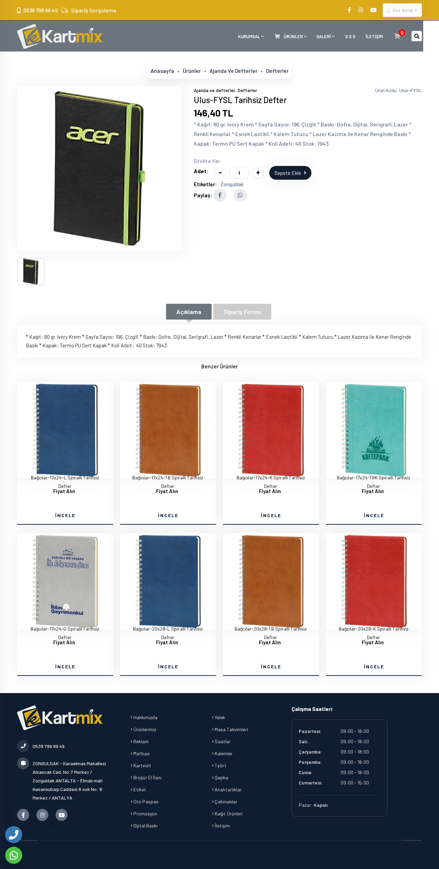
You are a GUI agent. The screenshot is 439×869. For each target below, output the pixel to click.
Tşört (220, 765)
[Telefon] (13, 834)
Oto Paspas (145, 801)
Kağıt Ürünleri (228, 813)
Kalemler (223, 753)
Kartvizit (141, 765)
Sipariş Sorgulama (93, 10)
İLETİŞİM (374, 36)
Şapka (221, 777)
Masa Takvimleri (231, 729)
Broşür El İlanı (147, 777)
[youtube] (374, 9)
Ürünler (192, 70)
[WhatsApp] (13, 855)
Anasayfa (162, 70)
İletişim (222, 825)
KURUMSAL (249, 36)
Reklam (140, 741)
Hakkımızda (144, 717)
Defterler (277, 70)
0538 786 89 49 (40, 10)
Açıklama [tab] (188, 311)
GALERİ (324, 36)
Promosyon (144, 813)
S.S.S (350, 36)
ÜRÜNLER (293, 36)
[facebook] (350, 9)
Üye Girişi (402, 10)
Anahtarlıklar (228, 789)
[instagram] (361, 9)
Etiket (139, 789)
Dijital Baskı (144, 825)
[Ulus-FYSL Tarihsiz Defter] (99, 168)
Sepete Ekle (287, 173)
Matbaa (141, 753)
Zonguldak (232, 184)
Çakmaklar (225, 801)
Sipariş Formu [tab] (242, 311)
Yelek (219, 717)
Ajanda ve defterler (234, 70)
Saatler (222, 741)
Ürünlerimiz (144, 729)
